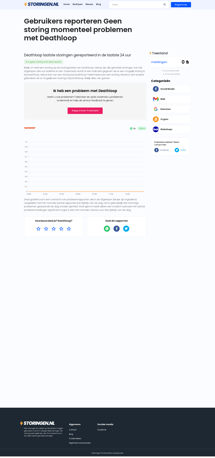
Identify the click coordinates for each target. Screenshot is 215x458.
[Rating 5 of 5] (69, 229)
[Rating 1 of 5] (38, 229)
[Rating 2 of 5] (46, 229)
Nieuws (89, 4)
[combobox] (139, 4)
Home (66, 4)
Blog (98, 4)
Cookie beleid (75, 438)
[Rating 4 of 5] (61, 229)
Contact (72, 429)
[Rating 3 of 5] (53, 229)
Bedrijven (78, 4)
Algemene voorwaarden (80, 443)
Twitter (183, 150)
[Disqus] (85, 276)
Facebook (164, 150)
